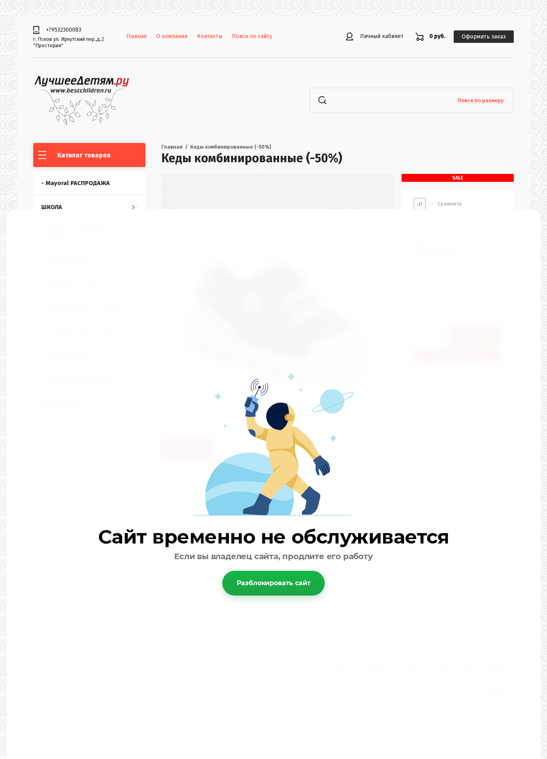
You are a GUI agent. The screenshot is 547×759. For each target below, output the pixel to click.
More (288, 36)
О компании (171, 36)
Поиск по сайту (252, 36)
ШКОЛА (51, 207)
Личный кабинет (382, 36)
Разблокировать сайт (274, 583)
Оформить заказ (484, 36)
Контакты (209, 36)
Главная (136, 36)
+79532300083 (63, 29)
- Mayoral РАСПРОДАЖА (75, 183)
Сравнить (446, 204)
